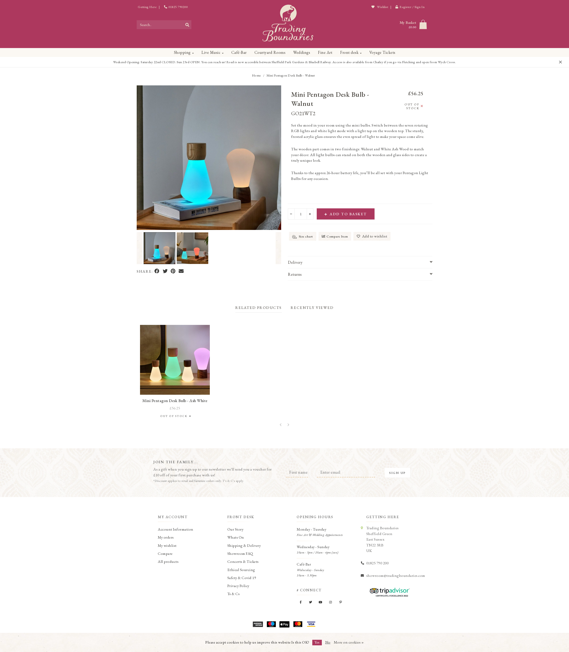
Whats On (235, 537)
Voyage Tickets (382, 52)
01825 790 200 (377, 563)
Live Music (210, 52)
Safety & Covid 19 (241, 577)
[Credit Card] (271, 624)
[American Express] (257, 624)
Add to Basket (348, 213)
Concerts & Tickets (243, 561)
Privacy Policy (238, 585)
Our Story (235, 529)
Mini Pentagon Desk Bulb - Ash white (175, 400)
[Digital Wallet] (284, 624)
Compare (165, 553)
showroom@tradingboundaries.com (395, 575)
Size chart (305, 236)
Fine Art (325, 52)
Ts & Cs (233, 593)
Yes (317, 642)
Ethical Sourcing (241, 569)
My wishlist (167, 545)
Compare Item (337, 236)
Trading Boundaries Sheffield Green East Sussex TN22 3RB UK (382, 539)
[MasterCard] (297, 624)
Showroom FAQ (240, 553)
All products (168, 561)
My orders (166, 537)
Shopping (182, 52)
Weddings (301, 52)
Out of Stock (174, 416)
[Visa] (311, 624)
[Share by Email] (181, 271)
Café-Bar (239, 52)
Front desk (349, 52)
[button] (139, 248)
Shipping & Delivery (244, 545)
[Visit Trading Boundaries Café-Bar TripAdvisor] (388, 590)
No (328, 642)
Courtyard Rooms (270, 52)
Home (256, 75)
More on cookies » (349, 642)
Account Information (175, 529)
